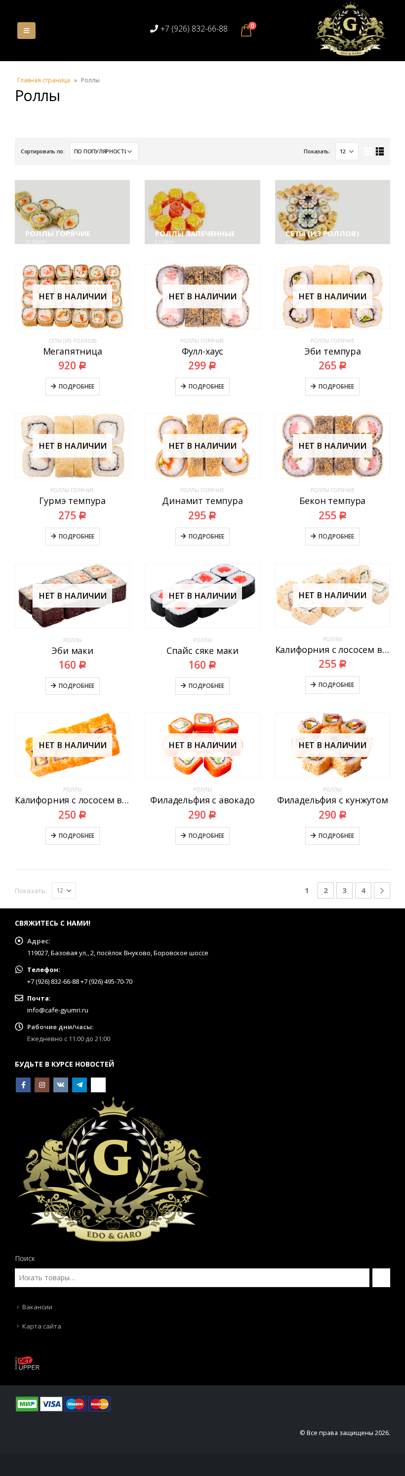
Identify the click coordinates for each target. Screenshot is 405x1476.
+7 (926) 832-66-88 (194, 28)
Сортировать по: (43, 151)
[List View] (379, 151)
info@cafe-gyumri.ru (57, 1010)
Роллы (72, 640)
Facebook (23, 1085)
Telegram (79, 1085)
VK (60, 1085)
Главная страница (43, 80)
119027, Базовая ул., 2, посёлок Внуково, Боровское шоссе (117, 952)
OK (98, 1085)
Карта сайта (41, 1326)
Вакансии (37, 1306)
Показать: (317, 151)
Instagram (42, 1085)
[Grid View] (368, 151)
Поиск (25, 1258)
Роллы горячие (202, 340)
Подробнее (76, 386)
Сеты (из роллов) (72, 340)
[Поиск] (381, 1277)
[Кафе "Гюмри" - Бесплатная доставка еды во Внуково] (351, 28)
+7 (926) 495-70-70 (106, 981)
